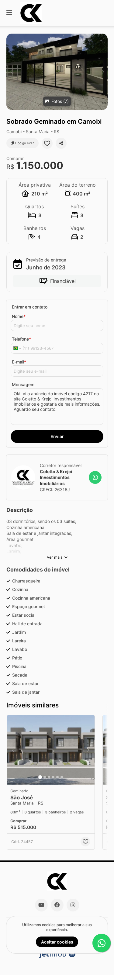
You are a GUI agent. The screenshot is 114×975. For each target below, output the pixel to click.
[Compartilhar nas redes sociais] (61, 143)
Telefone (21, 338)
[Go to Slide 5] (57, 777)
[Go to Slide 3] (49, 777)
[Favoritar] (47, 143)
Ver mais (55, 557)
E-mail (19, 361)
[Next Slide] (103, 72)
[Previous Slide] (11, 72)
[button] (57, 72)
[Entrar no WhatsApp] (95, 477)
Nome (19, 316)
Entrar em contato (29, 306)
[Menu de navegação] (9, 13)
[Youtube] (41, 905)
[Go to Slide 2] (44, 777)
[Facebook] (57, 905)
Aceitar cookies (57, 941)
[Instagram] (73, 905)
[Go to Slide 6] (61, 777)
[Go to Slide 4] (53, 777)
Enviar (57, 436)
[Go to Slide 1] (40, 777)
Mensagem (23, 384)
